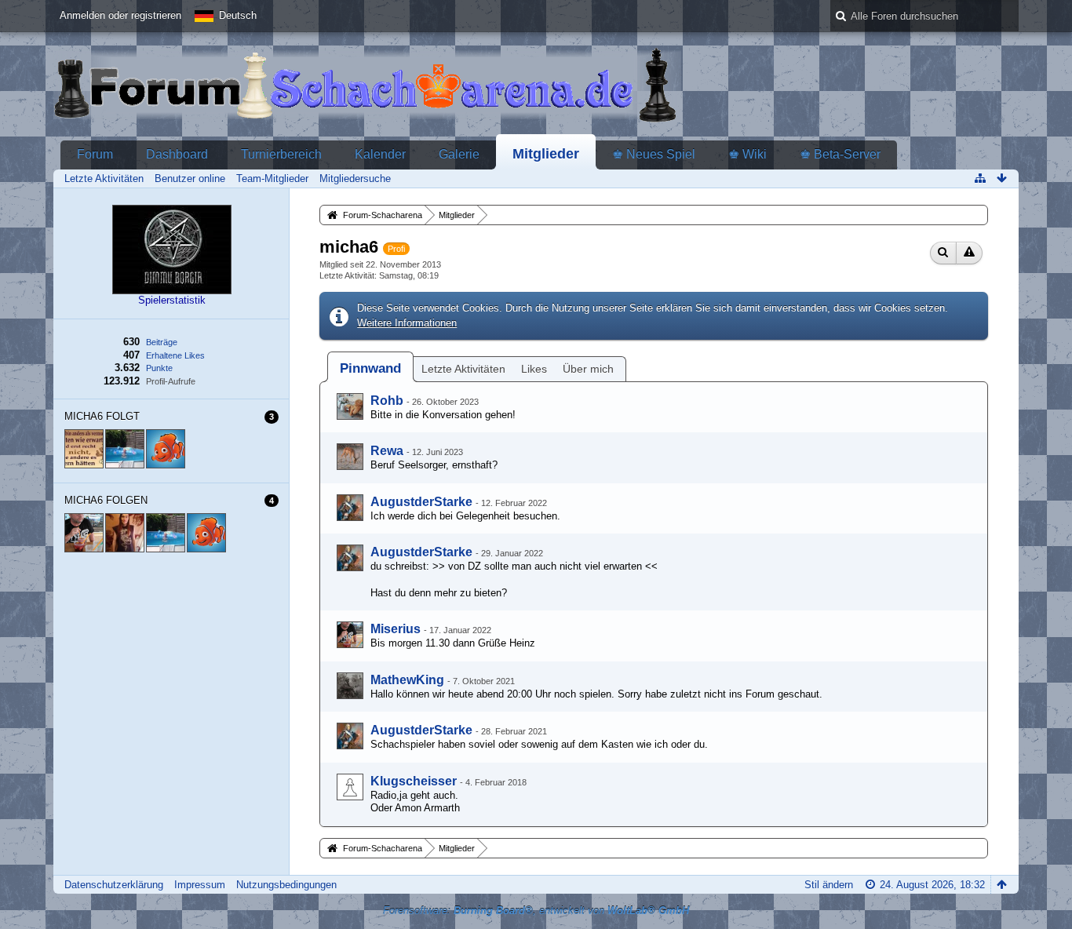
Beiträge (161, 342)
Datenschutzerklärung (113, 885)
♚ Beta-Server (840, 154)
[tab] (370, 368)
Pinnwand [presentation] (370, 368)
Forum (95, 154)
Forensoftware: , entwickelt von (536, 910)
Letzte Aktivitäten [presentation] (463, 368)
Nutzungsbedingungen (286, 885)
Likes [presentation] (534, 368)
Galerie (459, 154)
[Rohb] (350, 406)
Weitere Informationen (407, 323)
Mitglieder (545, 154)
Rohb (386, 400)
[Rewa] (350, 456)
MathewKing (407, 680)
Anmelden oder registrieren (120, 15)
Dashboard (177, 154)
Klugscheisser (413, 781)
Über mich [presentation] (588, 368)
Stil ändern (828, 885)
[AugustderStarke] (350, 507)
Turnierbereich (281, 154)
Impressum (199, 885)
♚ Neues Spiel (653, 154)
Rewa (386, 450)
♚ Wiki (747, 154)
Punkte (159, 368)
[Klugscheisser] (350, 787)
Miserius (395, 629)
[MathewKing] (350, 685)
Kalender (380, 154)
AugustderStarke (421, 501)
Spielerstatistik (172, 300)
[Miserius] (350, 634)
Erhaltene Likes (175, 355)
